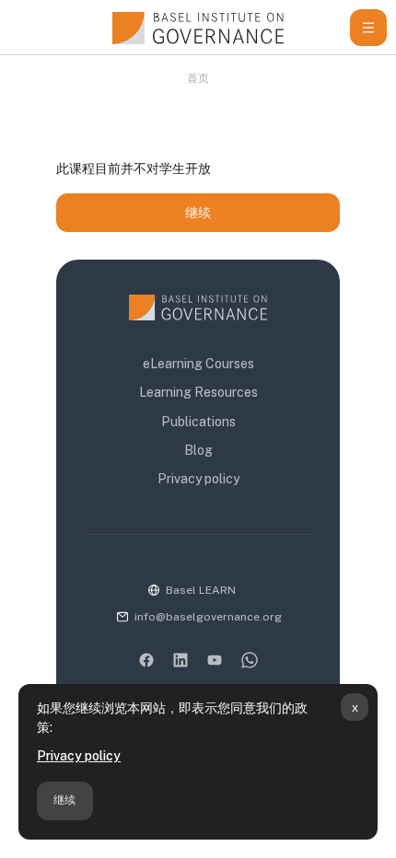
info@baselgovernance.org (208, 616)
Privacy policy (79, 755)
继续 (64, 800)
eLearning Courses (198, 363)
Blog (198, 450)
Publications (198, 421)
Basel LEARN (201, 590)
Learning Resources (198, 392)
